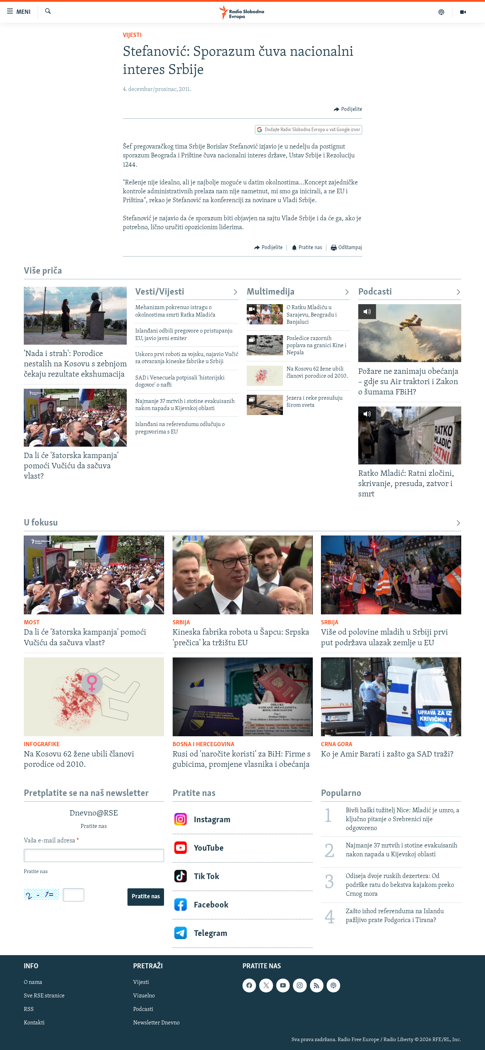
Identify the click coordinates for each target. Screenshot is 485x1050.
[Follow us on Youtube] (283, 985)
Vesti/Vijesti (159, 292)
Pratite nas (146, 897)
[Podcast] (441, 12)
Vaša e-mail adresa (51, 841)
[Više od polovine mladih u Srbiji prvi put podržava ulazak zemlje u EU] (391, 574)
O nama (33, 982)
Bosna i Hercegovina (203, 745)
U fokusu (41, 523)
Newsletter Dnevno (156, 1023)
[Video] (463, 12)
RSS (29, 1009)
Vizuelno (144, 996)
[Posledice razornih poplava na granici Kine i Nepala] (265, 345)
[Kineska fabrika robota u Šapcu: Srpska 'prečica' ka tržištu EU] (243, 574)
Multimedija (271, 292)
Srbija (181, 623)
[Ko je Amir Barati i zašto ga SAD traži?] (391, 696)
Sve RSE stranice (44, 996)
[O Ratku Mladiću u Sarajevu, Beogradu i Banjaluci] (265, 314)
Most (32, 623)
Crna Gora (336, 745)
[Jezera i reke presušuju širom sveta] (265, 405)
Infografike (42, 745)
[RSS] (316, 985)
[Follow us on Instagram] (299, 985)
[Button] (348, 109)
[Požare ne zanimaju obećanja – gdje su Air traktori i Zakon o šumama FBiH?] (409, 333)
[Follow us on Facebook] (249, 985)
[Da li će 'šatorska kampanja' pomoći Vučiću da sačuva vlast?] (75, 418)
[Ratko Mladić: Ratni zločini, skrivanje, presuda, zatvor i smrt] (409, 435)
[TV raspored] (333, 985)
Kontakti (34, 1023)
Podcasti (375, 292)
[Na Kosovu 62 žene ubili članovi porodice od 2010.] (265, 376)
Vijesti (132, 35)
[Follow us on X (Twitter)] (266, 985)
